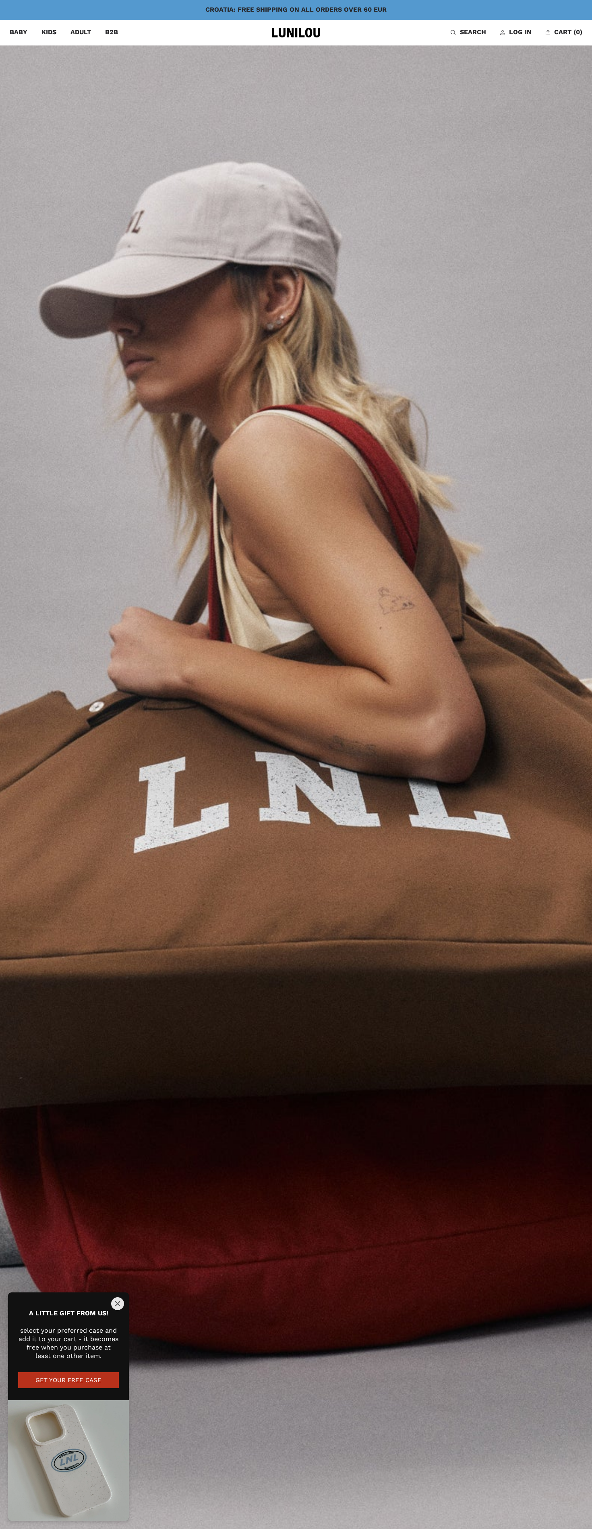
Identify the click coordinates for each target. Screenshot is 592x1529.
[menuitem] (18, 32)
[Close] (117, 1303)
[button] (468, 32)
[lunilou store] (296, 32)
